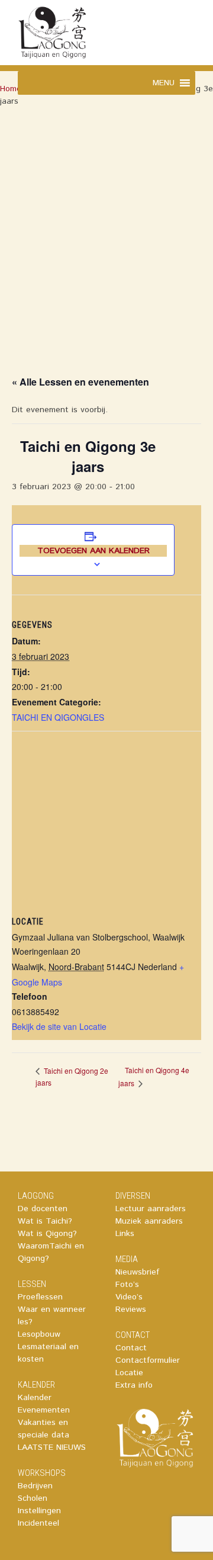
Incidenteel (38, 1523)
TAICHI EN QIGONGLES (58, 717)
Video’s (129, 1297)
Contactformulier (147, 1360)
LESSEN (32, 1284)
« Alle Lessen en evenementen (80, 382)
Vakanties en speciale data (43, 1429)
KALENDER (36, 1384)
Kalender (34, 1398)
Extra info (134, 1385)
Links (124, 1234)
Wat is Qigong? (47, 1234)
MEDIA (126, 1259)
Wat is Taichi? (45, 1221)
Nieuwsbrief (137, 1272)
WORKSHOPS (42, 1473)
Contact (131, 1348)
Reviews (130, 1309)
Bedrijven (35, 1486)
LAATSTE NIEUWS (52, 1447)
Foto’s (127, 1285)
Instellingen (39, 1511)
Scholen (32, 1498)
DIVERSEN (132, 1195)
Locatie (129, 1373)
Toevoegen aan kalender (93, 551)
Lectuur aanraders (150, 1209)
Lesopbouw (39, 1334)
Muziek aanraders (149, 1221)
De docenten (42, 1209)
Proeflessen (40, 1297)
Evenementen (44, 1410)
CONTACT (132, 1335)
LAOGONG (36, 1195)
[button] (164, 83)
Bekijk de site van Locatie (59, 1026)
